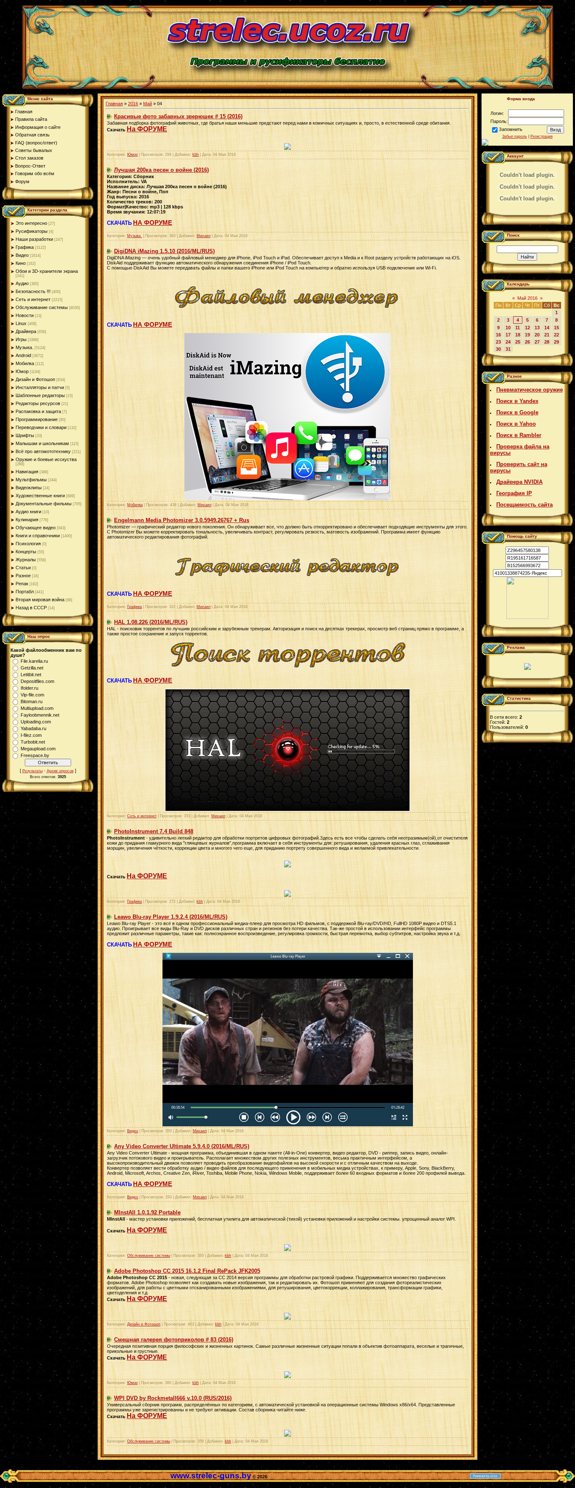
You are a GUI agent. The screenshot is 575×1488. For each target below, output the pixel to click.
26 (527, 341)
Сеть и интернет (33, 299)
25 (517, 341)
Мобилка (25, 363)
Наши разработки (34, 239)
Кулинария (27, 519)
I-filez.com (31, 735)
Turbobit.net (33, 741)
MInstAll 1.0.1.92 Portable (147, 1212)
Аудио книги (28, 511)
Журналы (26, 559)
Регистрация (541, 136)
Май (147, 103)
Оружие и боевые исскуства (46, 459)
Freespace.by (35, 755)
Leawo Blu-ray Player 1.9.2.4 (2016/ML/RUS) (170, 917)
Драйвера (26, 331)
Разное (23, 575)
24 (508, 341)
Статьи (23, 567)
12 (527, 327)
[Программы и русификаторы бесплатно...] (527, 617)
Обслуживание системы (42, 307)
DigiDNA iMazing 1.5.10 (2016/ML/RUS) (164, 251)
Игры (21, 339)
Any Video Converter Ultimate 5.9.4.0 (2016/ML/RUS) (181, 1146)
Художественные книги (40, 495)
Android (23, 355)
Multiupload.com (37, 708)
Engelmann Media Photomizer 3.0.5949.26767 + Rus (181, 520)
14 (546, 327)
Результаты (32, 771)
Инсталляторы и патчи (40, 387)
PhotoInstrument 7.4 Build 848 (153, 831)
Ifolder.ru (29, 688)
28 (546, 341)
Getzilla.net (32, 667)
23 (498, 341)
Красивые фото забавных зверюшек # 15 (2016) (178, 116)
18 (517, 334)
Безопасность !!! (33, 291)
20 (537, 334)
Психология (28, 543)
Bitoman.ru (32, 701)
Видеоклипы (29, 487)
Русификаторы (32, 231)
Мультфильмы (31, 479)
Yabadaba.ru (33, 728)
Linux (21, 323)
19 (527, 334)
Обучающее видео (36, 527)
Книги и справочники (38, 535)
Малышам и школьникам (42, 443)
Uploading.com (36, 721)
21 (546, 334)
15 (556, 327)
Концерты (26, 551)
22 (556, 334)
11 (517, 327)
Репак (22, 583)
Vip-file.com (32, 694)
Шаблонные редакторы (40, 395)
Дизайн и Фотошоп (35, 379)
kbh (195, 154)
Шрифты (25, 435)
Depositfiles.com (37, 681)
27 (537, 341)
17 (508, 334)
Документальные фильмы (44, 503)
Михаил (203, 236)
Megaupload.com (38, 748)
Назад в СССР (31, 607)
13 (537, 327)
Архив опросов (60, 771)
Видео (22, 255)
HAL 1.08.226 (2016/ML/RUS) (150, 622)
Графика (25, 247)
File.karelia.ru (34, 661)
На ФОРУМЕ (147, 129)
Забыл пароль (514, 136)
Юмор (22, 371)
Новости (25, 315)
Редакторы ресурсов (38, 403)
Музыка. (24, 347)
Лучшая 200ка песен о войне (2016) (161, 170)
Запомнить (510, 129)
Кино (21, 263)
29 (556, 341)
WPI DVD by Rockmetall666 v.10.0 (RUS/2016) (173, 1398)
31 (508, 349)
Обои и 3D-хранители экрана (47, 271)
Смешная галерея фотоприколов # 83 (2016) (173, 1339)
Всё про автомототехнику (43, 451)
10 (508, 327)
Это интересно (31, 223)
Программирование (37, 419)
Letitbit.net (31, 674)
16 (498, 334)
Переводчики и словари (41, 427)
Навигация (27, 471)
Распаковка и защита (38, 411)
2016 (133, 103)
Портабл (25, 591)
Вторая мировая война (40, 599)
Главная (114, 103)
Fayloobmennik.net (40, 714)
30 (498, 349)
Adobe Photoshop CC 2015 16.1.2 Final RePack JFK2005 (187, 1271)
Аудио (22, 283)
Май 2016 (527, 298)
